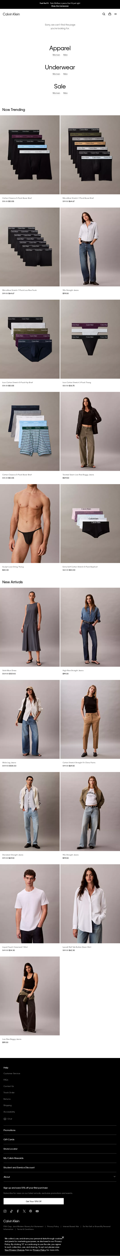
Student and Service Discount (19, 1167)
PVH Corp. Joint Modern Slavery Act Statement (23, 1226)
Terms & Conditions (25, 1229)
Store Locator (11, 1148)
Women (55, 6)
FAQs (6, 1079)
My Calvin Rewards (13, 1158)
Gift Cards (9, 1139)
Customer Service (12, 1073)
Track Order (9, 1092)
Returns (7, 1099)
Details (67, 6)
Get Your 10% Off (33, 1201)
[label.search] (103, 13)
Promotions (9, 1130)
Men (61, 6)
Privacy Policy (53, 1226)
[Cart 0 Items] (109, 13)
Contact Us (9, 1086)
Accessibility (9, 1111)
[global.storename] (11, 14)
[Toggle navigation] (115, 14)
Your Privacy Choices (14, 1250)
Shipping (8, 1105)
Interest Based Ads (71, 1226)
